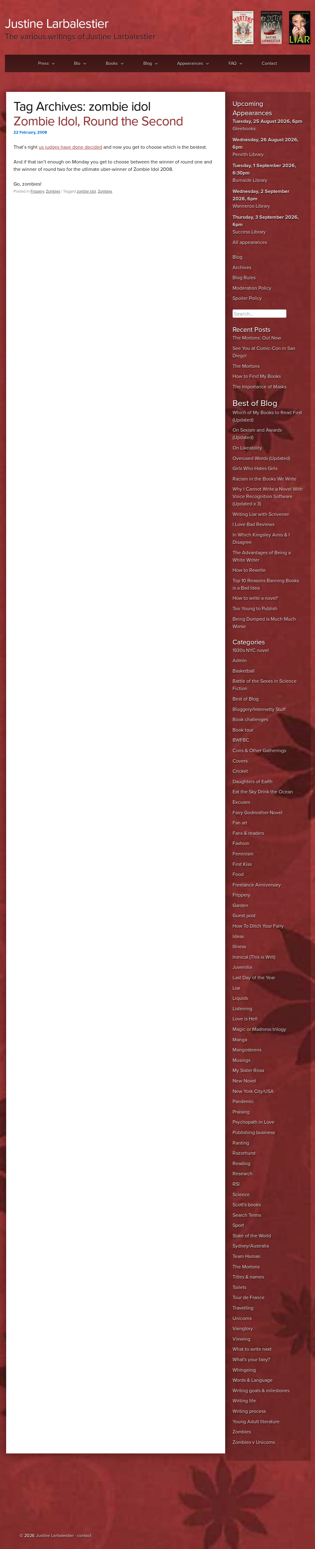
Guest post (244, 916)
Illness (239, 947)
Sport (238, 1225)
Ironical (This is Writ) (254, 957)
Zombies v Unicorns (254, 1442)
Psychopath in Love (253, 1122)
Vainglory (243, 1329)
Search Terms (247, 1215)
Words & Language (253, 1380)
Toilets (239, 1287)
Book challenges (250, 720)
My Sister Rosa (248, 1070)
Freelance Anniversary (257, 885)
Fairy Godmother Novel (257, 813)
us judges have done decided (70, 147)
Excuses (241, 802)
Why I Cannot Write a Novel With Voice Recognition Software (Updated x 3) (268, 496)
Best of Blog (246, 699)
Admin (240, 661)
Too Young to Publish (255, 609)
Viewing (241, 1339)
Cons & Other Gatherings (259, 751)
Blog (147, 63)
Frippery (37, 191)
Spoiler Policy (247, 298)
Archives (242, 268)
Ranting (241, 1143)
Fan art (240, 823)
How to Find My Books (257, 376)
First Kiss (242, 864)
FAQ (233, 63)
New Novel (244, 1081)
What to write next (252, 1349)
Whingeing (244, 1370)
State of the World (252, 1236)
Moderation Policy (252, 288)
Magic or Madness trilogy (259, 1029)
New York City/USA (253, 1091)
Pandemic (243, 1102)
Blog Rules (244, 278)
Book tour (243, 730)
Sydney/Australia (251, 1246)
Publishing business (254, 1133)
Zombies (53, 191)
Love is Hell (245, 1019)
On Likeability (247, 448)
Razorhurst (244, 1153)
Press (43, 63)
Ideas (238, 937)
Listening (242, 1009)
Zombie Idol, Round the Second (98, 121)
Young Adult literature (256, 1422)
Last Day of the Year (254, 978)
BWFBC (241, 740)
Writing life (244, 1401)
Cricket (240, 771)
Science (241, 1195)
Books (112, 63)
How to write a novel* (255, 598)
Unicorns (242, 1318)
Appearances (190, 63)
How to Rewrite (249, 570)
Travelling (243, 1308)
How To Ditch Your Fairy (258, 926)
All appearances (250, 242)
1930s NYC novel (251, 650)
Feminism (243, 854)
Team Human (247, 1256)
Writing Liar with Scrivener (261, 514)
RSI (236, 1184)
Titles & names (248, 1277)
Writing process (249, 1411)
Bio (77, 63)
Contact (269, 63)
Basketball (244, 671)
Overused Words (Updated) (261, 458)
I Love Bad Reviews (253, 524)
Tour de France (249, 1298)
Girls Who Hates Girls (255, 469)
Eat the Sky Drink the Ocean (263, 792)
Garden (240, 905)
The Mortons (246, 366)
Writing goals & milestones (261, 1391)
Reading (241, 1164)
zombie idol (86, 191)
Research (243, 1174)
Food (238, 874)
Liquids (240, 998)
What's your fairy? (251, 1360)
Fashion (241, 843)
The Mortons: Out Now (257, 338)
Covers (240, 761)
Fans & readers (248, 833)
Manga (240, 1040)
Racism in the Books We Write (265, 479)
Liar (236, 988)
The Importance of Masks (259, 387)
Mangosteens (247, 1050)
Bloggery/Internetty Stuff (259, 709)
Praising (241, 1112)
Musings (241, 1060)
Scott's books (247, 1205)
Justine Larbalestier (56, 23)
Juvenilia (242, 967)
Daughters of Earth (253, 782)
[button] (52, 63)
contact (84, 1535)
